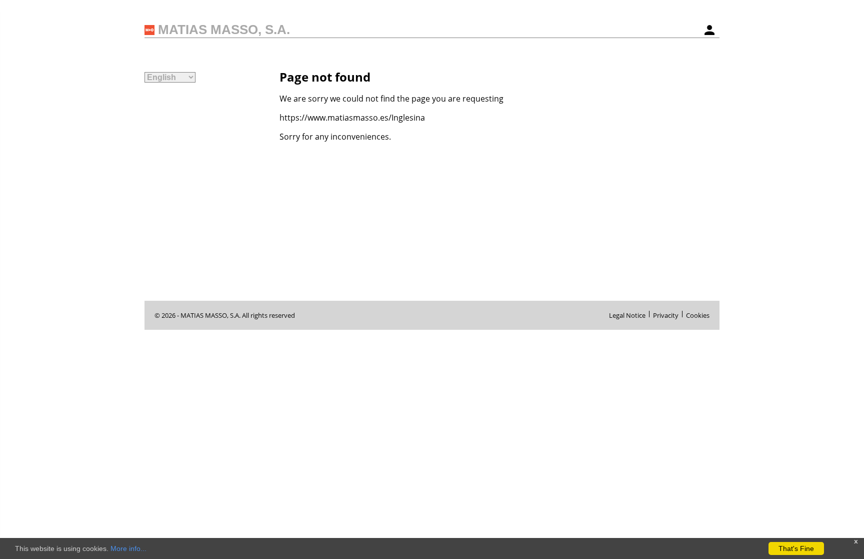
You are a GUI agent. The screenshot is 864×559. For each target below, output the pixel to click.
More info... (128, 548)
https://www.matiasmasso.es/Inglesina (352, 117)
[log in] (709, 30)
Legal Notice (627, 314)
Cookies (698, 314)
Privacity (665, 314)
